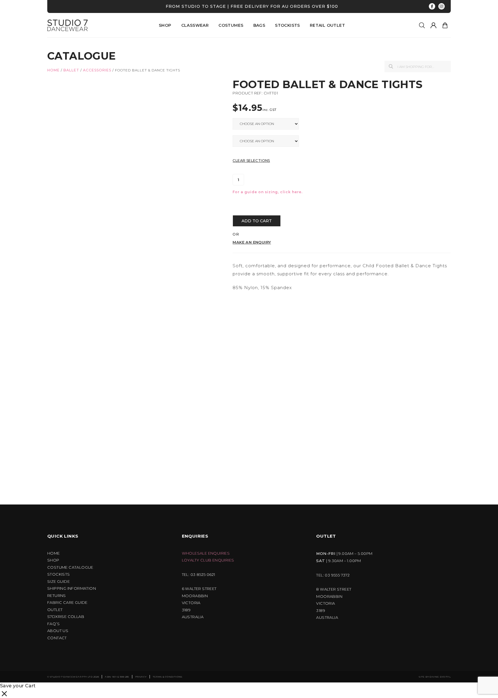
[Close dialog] (340, 289)
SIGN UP (199, 407)
